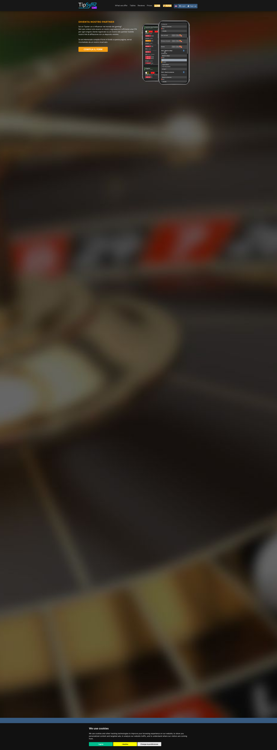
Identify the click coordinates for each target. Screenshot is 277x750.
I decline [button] (125, 744)
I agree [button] (100, 744)
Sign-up (193, 6)
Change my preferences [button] (149, 744)
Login (183, 6)
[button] (176, 6)
